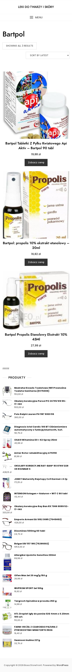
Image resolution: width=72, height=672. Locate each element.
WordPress (62, 665)
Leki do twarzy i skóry (36, 7)
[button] (36, 17)
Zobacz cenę (36, 162)
